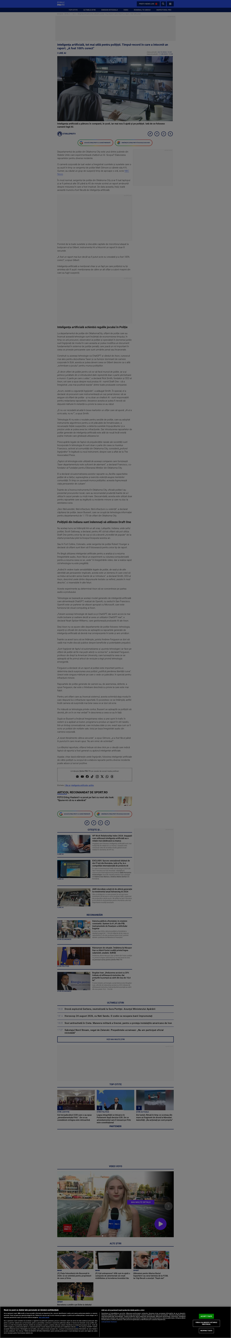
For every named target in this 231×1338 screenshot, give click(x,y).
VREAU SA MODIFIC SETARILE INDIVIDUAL (206, 1323)
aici (77, 1327)
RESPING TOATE (206, 1330)
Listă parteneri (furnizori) (109, 1322)
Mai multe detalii (44, 1317)
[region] (115, 1322)
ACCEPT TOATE (206, 1316)
